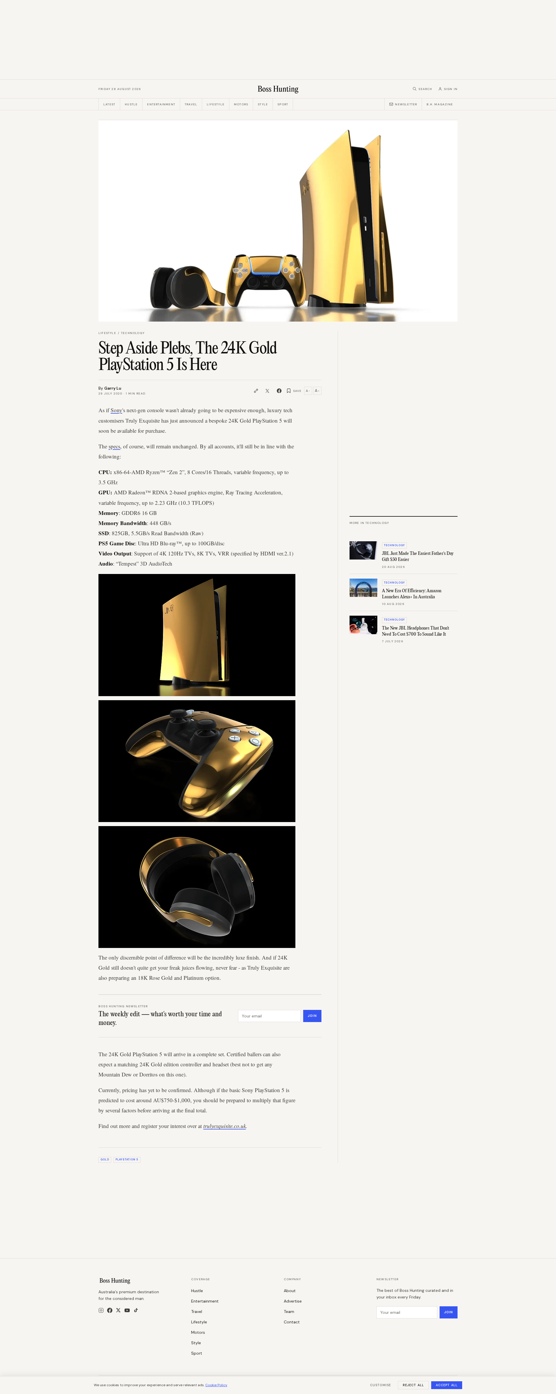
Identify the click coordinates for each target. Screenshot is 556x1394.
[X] (118, 1310)
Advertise (293, 1301)
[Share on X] (267, 390)
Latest (109, 104)
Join (312, 1016)
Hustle (131, 104)
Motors (241, 104)
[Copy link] (256, 390)
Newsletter (406, 104)
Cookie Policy (216, 1385)
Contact (292, 1322)
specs (114, 446)
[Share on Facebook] (279, 390)
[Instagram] (101, 1310)
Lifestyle (215, 104)
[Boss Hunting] (278, 89)
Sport (282, 104)
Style (263, 104)
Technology (133, 333)
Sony (116, 410)
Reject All (413, 1385)
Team (289, 1311)
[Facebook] (109, 1310)
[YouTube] (127, 1310)
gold (104, 1159)
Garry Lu (112, 388)
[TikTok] (135, 1310)
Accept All (447, 1385)
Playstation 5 (127, 1159)
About (290, 1290)
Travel (191, 104)
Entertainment (161, 104)
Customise (380, 1385)
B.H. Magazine (440, 104)
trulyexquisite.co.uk (224, 1125)
